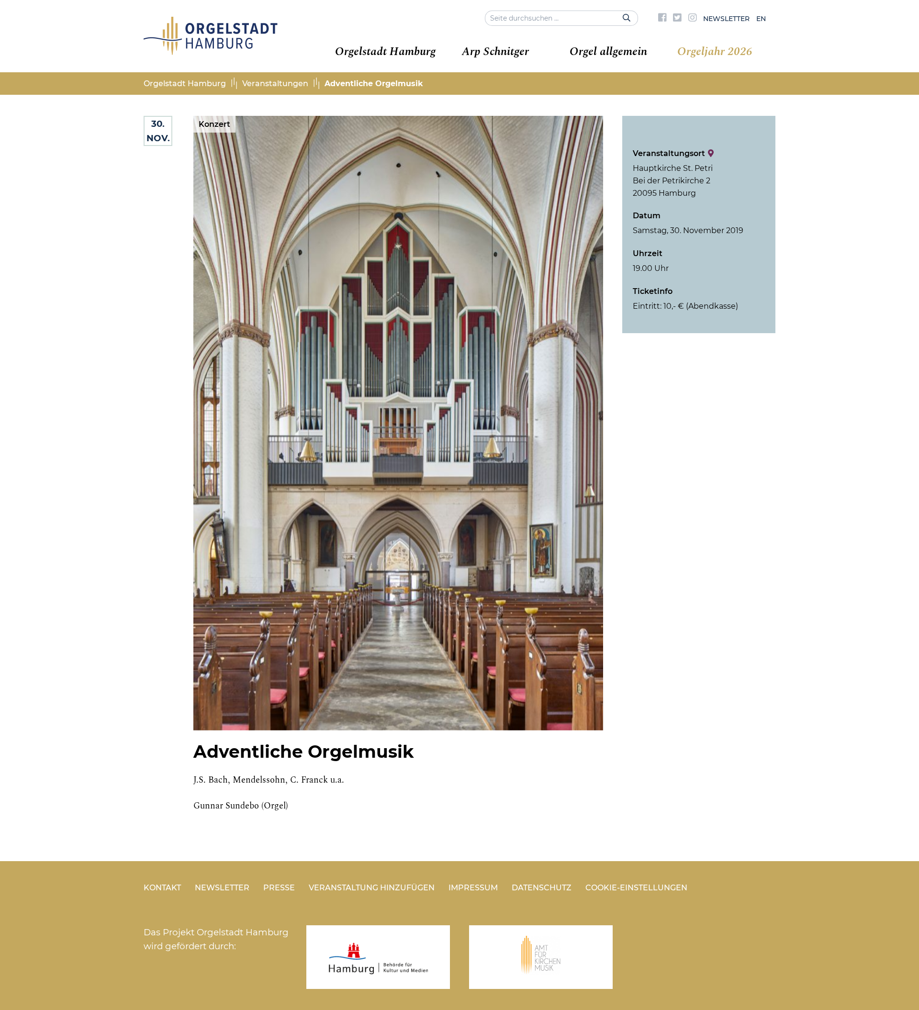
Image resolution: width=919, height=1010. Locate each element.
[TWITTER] (677, 18)
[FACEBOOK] (662, 18)
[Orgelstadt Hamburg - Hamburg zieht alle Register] (211, 51)
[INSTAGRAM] (692, 18)
